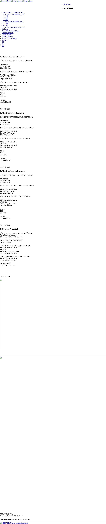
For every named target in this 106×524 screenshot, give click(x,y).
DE (56, 5)
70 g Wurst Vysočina (7, 77)
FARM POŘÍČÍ (5, 264)
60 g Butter (3, 144)
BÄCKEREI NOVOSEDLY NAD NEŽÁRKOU (16, 233)
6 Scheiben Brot (5, 180)
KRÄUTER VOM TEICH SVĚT (11, 240)
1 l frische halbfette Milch (8, 86)
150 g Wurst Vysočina (7, 191)
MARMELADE (5, 102)
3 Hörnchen (4, 64)
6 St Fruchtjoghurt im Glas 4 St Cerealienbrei (8, 205)
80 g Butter (3, 202)
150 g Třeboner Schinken (8, 131)
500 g (2, 235)
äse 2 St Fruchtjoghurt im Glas (9, 252)
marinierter (8, 251)
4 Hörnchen (4, 120)
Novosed (13, 235)
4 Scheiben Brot (5, 122)
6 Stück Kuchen (5, 182)
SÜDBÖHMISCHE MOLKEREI (11, 82)
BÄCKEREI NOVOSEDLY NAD (12, 61)
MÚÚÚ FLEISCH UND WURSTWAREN (14, 71)
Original (2, 266)
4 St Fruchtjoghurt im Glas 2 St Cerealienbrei (8, 146)
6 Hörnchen (4, 179)
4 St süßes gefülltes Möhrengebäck (11, 237)
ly (16, 235)
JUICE (2, 93)
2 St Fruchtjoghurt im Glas (8, 89)
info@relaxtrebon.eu (8, 3)
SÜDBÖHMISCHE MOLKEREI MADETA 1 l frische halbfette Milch (15, 246)
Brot (5, 235)
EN (51, 5)
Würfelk (14, 251)
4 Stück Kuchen (5, 124)
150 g (2, 251)
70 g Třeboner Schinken (8, 75)
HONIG (2, 100)
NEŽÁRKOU (28, 61)
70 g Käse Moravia (6, 79)
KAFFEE (3, 97)
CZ (46, 5)
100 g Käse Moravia (6, 135)
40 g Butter (3, 87)
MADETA (26, 82)
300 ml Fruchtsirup (6, 242)
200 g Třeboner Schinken (8, 189)
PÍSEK (31, 71)
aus (8, 235)
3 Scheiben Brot (5, 66)
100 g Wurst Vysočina (7, 133)
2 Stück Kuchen (5, 68)
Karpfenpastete (11, 266)
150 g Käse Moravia (6, 193)
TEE (1, 95)
